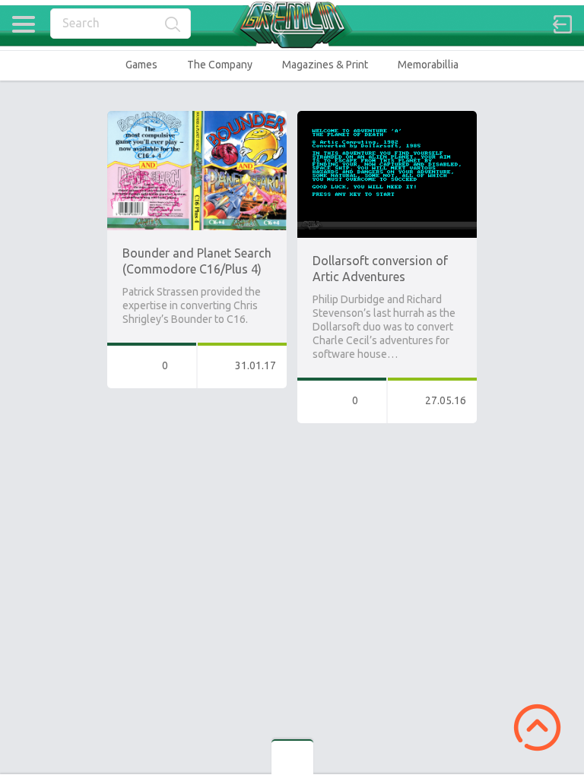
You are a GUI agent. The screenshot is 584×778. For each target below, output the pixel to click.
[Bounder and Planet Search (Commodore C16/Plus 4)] (197, 118)
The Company (219, 65)
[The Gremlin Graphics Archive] (292, 24)
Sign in (563, 24)
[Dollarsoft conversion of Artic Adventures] (387, 118)
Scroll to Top (537, 727)
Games (141, 65)
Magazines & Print (325, 65)
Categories (23, 24)
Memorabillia (428, 65)
